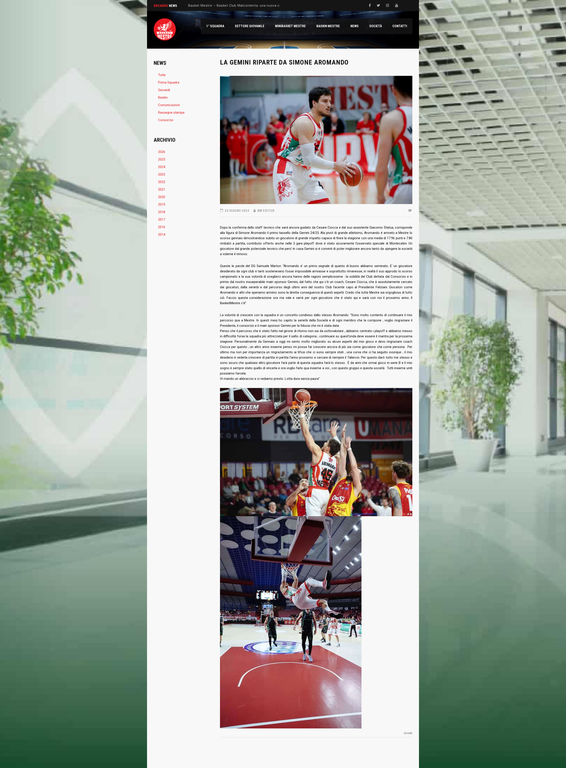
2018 (161, 212)
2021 (161, 189)
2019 (161, 204)
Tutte (162, 75)
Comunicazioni (169, 105)
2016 (161, 227)
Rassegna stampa (171, 113)
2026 (161, 152)
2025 (161, 159)
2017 (161, 220)
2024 (161, 167)
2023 (161, 174)
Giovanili (164, 90)
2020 (161, 197)
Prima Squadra (168, 82)
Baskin (163, 97)
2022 (161, 182)
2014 (161, 235)
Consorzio (165, 120)
